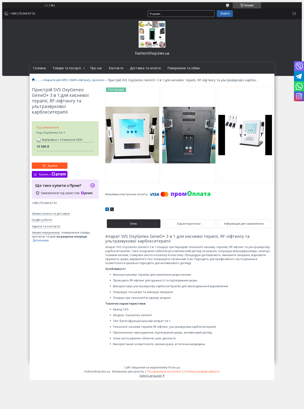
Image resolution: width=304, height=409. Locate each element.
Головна (39, 68)
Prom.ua (174, 367)
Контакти (116, 68)
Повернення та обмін (183, 68)
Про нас (96, 68)
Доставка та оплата (145, 68)
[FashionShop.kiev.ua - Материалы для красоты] (152, 34)
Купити (52, 165)
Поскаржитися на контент (164, 371)
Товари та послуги (67, 68)
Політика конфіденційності (202, 371)
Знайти (224, 13)
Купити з (45, 174)
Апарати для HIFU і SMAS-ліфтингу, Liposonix (74, 80)
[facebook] (107, 210)
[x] (112, 210)
